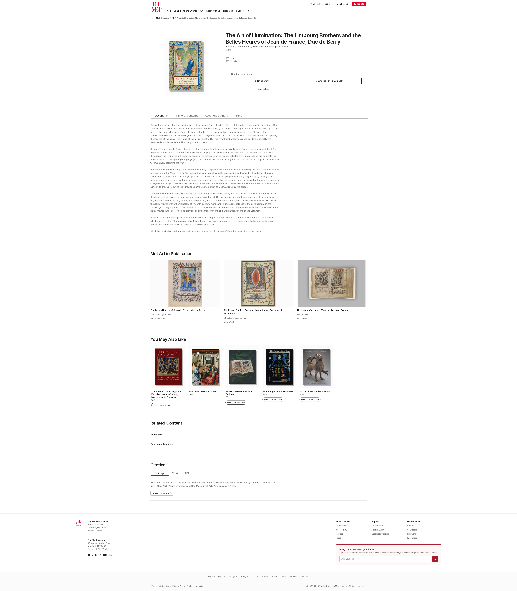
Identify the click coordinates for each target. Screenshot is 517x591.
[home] (152, 18)
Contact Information (195, 586)
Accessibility (341, 530)
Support (375, 521)
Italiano (255, 576)
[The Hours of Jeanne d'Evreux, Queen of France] (332, 283)
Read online (263, 89)
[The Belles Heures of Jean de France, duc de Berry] (185, 283)
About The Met (343, 521)
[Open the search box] (248, 11)
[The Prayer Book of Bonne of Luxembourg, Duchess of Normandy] (258, 283)
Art (201, 10)
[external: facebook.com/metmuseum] (89, 555)
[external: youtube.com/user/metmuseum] (107, 555)
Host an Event (378, 530)
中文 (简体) (293, 576)
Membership (342, 4)
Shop (238, 10)
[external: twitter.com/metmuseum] (92, 555)
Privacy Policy (178, 586)
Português (233, 576)
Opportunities (413, 521)
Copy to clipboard (160, 493)
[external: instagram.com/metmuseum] (100, 555)
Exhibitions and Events (185, 10)
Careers (410, 525)
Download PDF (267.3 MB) (329, 81)
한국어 (283, 576)
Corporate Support (380, 534)
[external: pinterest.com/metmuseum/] (96, 555)
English (211, 576)
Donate (328, 4)
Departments (341, 525)
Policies (339, 534)
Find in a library (261, 81)
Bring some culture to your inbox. (357, 549)
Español (221, 576)
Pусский (305, 576)
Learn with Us (213, 10)
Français (244, 576)
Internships (412, 538)
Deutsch (264, 576)
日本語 (274, 576)
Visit (168, 10)
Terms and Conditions (161, 586)
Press (338, 538)
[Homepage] (156, 7)
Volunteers (412, 530)
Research (228, 10)
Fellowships (412, 534)
